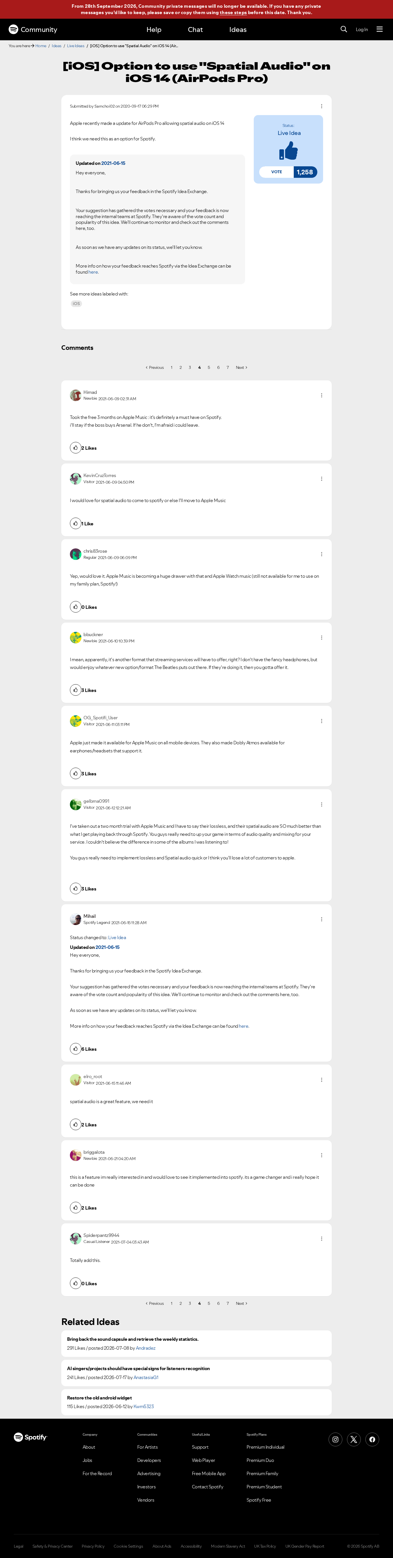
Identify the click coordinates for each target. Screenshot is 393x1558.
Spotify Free (259, 1500)
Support (200, 1447)
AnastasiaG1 (146, 1377)
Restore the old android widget (99, 1398)
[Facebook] (372, 1439)
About (89, 1447)
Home (40, 46)
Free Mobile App (209, 1473)
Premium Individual (266, 1447)
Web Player (203, 1460)
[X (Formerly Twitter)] (354, 1439)
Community (39, 29)
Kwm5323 (143, 1406)
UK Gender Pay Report (304, 1546)
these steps (233, 12)
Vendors (145, 1500)
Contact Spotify (208, 1486)
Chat (195, 29)
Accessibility (191, 1546)
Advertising (149, 1473)
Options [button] (321, 106)
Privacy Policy (93, 1546)
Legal (18, 1546)
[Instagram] (335, 1439)
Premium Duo (260, 1460)
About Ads (161, 1546)
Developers (149, 1460)
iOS (76, 303)
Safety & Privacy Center (53, 1546)
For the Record (97, 1473)
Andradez (146, 1348)
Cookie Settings (128, 1546)
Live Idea (289, 133)
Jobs (87, 1460)
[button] (276, 172)
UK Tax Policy (265, 1546)
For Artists (147, 1447)
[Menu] (379, 29)
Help (153, 29)
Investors (146, 1486)
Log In (362, 29)
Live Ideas (75, 46)
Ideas (238, 29)
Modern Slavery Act (228, 1546)
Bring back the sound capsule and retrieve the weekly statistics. (132, 1339)
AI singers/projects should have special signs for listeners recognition (138, 1369)
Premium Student (264, 1486)
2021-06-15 (113, 163)
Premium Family (262, 1473)
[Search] (344, 29)
